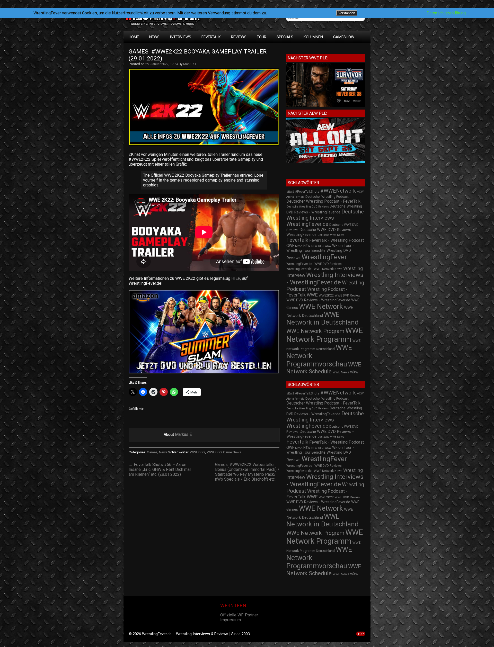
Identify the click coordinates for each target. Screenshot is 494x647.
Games (152, 452)
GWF (290, 246)
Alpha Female (295, 197)
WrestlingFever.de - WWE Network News (314, 269)
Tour (261, 37)
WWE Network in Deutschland (322, 318)
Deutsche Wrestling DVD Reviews (307, 206)
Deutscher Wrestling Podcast (327, 197)
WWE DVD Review (347, 295)
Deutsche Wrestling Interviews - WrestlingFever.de (325, 218)
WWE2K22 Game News (224, 452)
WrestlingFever (324, 257)
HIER (235, 278)
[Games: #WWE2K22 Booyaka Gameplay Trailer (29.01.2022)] (206, 145)
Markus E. (190, 64)
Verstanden (346, 13)
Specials (285, 37)
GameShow (343, 37)
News (154, 37)
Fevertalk (297, 240)
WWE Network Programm (324, 335)
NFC (314, 246)
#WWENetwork (338, 191)
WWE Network (321, 306)
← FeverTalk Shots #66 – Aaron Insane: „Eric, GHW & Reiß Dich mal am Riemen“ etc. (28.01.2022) (160, 469)
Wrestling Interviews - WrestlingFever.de (325, 278)
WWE (312, 295)
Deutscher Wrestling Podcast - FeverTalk (323, 201)
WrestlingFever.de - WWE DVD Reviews (314, 264)
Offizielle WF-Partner (239, 615)
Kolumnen (313, 37)
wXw (354, 372)
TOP (360, 634)
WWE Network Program (315, 331)
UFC (321, 246)
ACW (360, 191)
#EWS (290, 191)
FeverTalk (211, 37)
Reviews (238, 37)
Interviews (180, 37)
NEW (306, 246)
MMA (298, 246)
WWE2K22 (197, 452)
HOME (134, 37)
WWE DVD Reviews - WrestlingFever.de (318, 300)
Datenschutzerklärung (446, 13)
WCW (328, 246)
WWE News (341, 372)
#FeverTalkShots (307, 191)
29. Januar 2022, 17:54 (161, 64)
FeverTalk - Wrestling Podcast (336, 240)
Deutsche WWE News (330, 235)
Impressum (230, 619)
